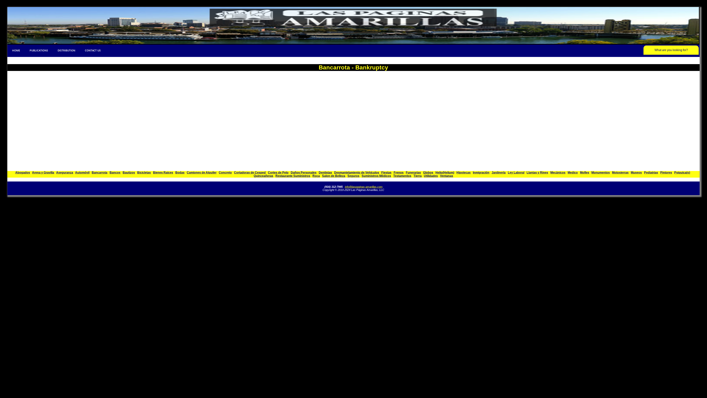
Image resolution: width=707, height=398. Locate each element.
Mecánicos (557, 172)
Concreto (225, 172)
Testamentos (402, 175)
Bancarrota (99, 172)
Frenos (399, 172)
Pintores (666, 172)
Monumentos (600, 172)
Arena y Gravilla (43, 172)
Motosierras (620, 172)
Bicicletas (144, 172)
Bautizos (129, 172)
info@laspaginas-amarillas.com (364, 186)
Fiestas (386, 172)
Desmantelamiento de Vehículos (356, 172)
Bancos (115, 172)
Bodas (179, 172)
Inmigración (481, 172)
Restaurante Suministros (292, 175)
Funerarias (413, 172)
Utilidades (431, 175)
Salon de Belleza (333, 175)
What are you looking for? (671, 50)
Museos (636, 172)
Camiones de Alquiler (202, 172)
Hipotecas (463, 172)
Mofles (584, 172)
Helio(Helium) (444, 172)
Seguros (353, 175)
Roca (316, 175)
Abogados (22, 172)
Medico (573, 172)
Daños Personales (303, 172)
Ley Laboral (516, 172)
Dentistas (325, 172)
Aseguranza (64, 172)
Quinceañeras (263, 175)
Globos (428, 172)
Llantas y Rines (537, 172)
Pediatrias (651, 172)
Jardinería (499, 172)
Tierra (418, 175)
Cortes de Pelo (278, 172)
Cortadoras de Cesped (250, 172)
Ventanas (446, 175)
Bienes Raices (163, 172)
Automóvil (82, 172)
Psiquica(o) (682, 172)
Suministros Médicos (376, 175)
